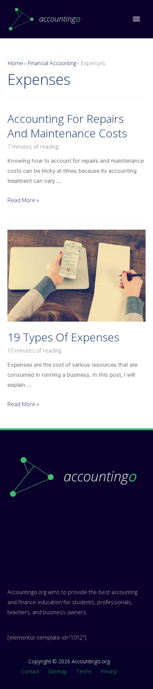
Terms (84, 671)
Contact (30, 671)
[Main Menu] (136, 19)
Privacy (109, 671)
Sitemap (57, 671)
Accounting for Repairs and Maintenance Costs (67, 126)
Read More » (23, 200)
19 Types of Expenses (63, 337)
